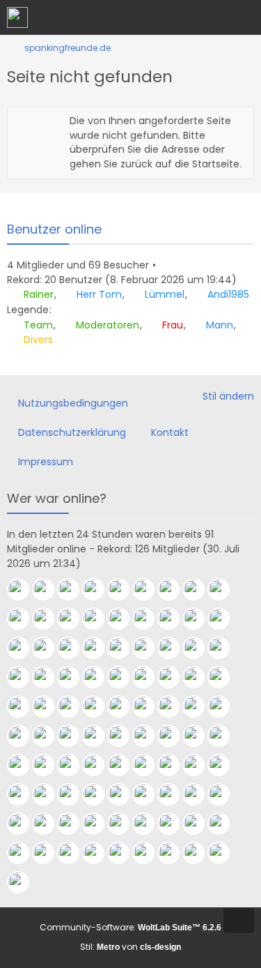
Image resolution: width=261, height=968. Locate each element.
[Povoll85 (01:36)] (73, 706)
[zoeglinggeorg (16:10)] (124, 823)
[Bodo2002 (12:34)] (99, 853)
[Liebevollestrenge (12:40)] (73, 853)
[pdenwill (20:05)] (23, 765)
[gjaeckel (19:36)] (99, 765)
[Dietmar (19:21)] (199, 765)
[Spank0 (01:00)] (149, 706)
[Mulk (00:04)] (224, 706)
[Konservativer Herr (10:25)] (199, 853)
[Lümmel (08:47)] (73, 589)
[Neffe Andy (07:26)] (48, 648)
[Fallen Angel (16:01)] (149, 823)
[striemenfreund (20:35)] (224, 736)
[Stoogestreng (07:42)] (124, 618)
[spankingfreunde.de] (17, 17)
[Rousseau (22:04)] (149, 736)
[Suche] (173, 17)
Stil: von (130, 947)
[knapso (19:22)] (174, 765)
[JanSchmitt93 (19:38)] (73, 765)
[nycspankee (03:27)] (174, 677)
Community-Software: (130, 927)
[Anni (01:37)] (48, 706)
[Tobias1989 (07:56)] (48, 618)
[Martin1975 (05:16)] (73, 677)
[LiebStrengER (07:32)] (224, 618)
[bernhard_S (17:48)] (224, 794)
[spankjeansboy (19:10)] (224, 765)
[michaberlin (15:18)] (199, 823)
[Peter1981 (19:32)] (124, 765)
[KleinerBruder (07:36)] (199, 618)
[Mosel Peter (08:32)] (199, 589)
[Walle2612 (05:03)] (124, 677)
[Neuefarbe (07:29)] (23, 648)
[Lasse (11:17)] (149, 853)
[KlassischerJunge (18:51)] (48, 794)
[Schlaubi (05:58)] (174, 648)
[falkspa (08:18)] (224, 589)
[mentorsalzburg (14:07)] (23, 853)
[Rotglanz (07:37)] (174, 618)
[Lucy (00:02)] (23, 736)
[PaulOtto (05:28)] (23, 677)
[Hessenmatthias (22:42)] (99, 736)
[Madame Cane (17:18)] (48, 823)
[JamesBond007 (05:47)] (199, 648)
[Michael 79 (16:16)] (99, 823)
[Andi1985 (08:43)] (99, 589)
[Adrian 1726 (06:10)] (149, 648)
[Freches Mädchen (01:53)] (23, 706)
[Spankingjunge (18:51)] (73, 794)
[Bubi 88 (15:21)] (174, 823)
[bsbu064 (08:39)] (124, 589)
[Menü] (243, 17)
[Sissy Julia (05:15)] (99, 677)
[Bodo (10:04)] (224, 853)
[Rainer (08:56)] (23, 589)
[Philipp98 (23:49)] (48, 736)
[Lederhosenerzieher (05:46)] (224, 648)
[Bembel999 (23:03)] (73, 736)
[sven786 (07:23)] (73, 648)
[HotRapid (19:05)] (23, 794)
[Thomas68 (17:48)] (199, 794)
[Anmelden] (208, 17)
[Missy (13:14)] (48, 853)
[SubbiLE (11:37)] (124, 853)
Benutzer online (54, 229)
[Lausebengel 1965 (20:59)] (199, 736)
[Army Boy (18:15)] (149, 794)
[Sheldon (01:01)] (124, 706)
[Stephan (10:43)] (174, 853)
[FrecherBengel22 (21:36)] (174, 736)
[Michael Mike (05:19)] (48, 677)
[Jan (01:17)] (99, 706)
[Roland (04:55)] (149, 677)
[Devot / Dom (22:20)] (124, 736)
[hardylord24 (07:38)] (149, 618)
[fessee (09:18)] (23, 882)
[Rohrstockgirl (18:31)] (124, 794)
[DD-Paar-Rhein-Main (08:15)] (23, 618)
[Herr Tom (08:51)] (48, 589)
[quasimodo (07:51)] (73, 618)
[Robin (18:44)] (99, 794)
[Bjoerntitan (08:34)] (149, 589)
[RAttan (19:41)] (48, 765)
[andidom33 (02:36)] (199, 677)
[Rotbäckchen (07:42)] (99, 618)
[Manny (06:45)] (99, 648)
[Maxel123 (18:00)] (174, 794)
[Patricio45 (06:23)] (124, 648)
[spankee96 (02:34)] (224, 677)
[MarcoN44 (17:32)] (23, 823)
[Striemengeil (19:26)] (149, 765)
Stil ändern (228, 396)
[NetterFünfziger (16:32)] (73, 823)
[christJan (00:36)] (199, 706)
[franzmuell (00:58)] (174, 706)
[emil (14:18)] (224, 823)
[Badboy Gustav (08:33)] (174, 589)
